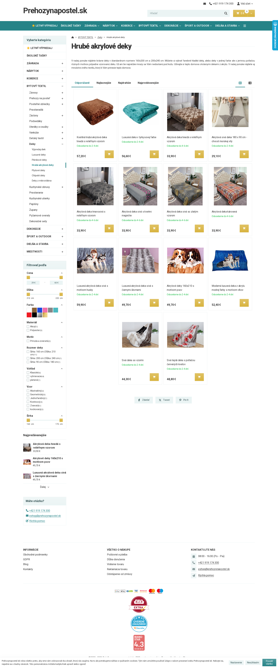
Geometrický (38, 394)
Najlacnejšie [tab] (104, 82)
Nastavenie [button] (236, 662)
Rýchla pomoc (37, 520)
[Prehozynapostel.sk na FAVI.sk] (139, 604)
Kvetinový (36, 402)
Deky (32, 144)
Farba (30, 304)
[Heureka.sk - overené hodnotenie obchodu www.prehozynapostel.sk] (139, 623)
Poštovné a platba (117, 554)
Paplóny (33, 204)
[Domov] (72, 37)
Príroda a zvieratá (40, 341)
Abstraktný (37, 390)
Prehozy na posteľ (39, 98)
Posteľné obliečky (39, 104)
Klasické (35, 372)
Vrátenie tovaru (115, 564)
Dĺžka (30, 289)
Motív (30, 336)
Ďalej (43, 486)
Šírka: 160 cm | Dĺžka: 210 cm (43, 353)
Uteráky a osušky (38, 126)
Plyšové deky (38, 170)
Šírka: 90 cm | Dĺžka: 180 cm (45, 362)
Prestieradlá (36, 109)
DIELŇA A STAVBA (226, 25)
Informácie (30, 549)
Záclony (33, 115)
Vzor (29, 386)
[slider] (28, 277)
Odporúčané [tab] (82, 82)
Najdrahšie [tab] (124, 82)
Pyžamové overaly (39, 215)
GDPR (26, 559)
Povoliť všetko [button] (269, 662)
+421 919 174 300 (39, 510)
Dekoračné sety (38, 221)
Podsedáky (35, 121)
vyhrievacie (37, 376)
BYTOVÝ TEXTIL (148, 25)
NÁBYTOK (109, 25)
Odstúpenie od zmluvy (119, 574)
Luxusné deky (39, 154)
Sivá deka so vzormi (133, 360)
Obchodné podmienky (35, 554)
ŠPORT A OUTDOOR (197, 25)
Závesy (33, 92)
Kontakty (28, 569)
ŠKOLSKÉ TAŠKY (71, 25)
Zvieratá (35, 405)
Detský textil (36, 138)
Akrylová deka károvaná (224, 211)
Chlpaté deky (38, 175)
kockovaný (36, 409)
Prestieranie (36, 192)
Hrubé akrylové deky (43, 165)
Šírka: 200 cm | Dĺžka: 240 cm (46, 358)
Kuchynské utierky (39, 198)
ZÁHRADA (90, 25)
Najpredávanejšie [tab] (148, 82)
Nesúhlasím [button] (253, 662)
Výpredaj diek (39, 149)
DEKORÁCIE (171, 25)
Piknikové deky (39, 160)
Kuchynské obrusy (39, 187)
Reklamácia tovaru (117, 569)
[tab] (240, 83)
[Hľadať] (226, 13)
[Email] (205, 3)
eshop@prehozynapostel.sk (45, 515)
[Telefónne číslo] (193, 562)
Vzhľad (31, 368)
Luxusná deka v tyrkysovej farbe (139, 137)
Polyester (36, 330)
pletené (35, 380)
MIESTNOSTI (34, 251)
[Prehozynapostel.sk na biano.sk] (139, 642)
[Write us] (193, 575)
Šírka (30, 415)
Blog (25, 564)
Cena (30, 273)
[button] (251, 13)
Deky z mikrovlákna (41, 180)
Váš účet (245, 3)
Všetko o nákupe (118, 549)
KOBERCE (127, 25)
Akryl (34, 326)
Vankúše (34, 132)
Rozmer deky (35, 347)
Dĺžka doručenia (116, 559)
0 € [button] (244, 13)
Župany (33, 209)
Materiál (32, 322)
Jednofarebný (38, 398)
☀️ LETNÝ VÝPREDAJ (44, 25)
